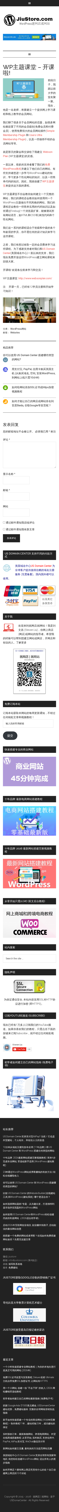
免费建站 (13, 1267)
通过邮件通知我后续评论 (20, 522)
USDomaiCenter (18, 1500)
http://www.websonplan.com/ (35, 278)
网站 (5, 506)
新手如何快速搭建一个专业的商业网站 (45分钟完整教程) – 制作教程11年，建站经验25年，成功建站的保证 (29, 1423)
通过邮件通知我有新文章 (20, 529)
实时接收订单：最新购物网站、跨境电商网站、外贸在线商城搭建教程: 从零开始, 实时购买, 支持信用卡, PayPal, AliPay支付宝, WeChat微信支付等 (29, 1438)
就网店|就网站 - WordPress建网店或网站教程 (29, 20)
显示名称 (9, 474)
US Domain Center (41, 565)
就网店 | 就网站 (41, 1496)
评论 (6, 439)
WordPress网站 (18, 329)
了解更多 (21, 642)
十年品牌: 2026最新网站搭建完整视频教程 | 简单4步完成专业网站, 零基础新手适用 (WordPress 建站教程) (29, 1161)
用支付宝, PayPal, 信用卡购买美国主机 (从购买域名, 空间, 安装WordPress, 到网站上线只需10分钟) (33, 373)
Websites (15, 332)
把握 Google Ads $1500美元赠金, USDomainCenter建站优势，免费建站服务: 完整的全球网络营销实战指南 (29, 1409)
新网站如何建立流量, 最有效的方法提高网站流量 (27, 1448)
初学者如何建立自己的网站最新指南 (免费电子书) (28, 1398)
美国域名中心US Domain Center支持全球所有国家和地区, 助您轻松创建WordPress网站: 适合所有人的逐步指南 (29, 1459)
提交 (10, 735)
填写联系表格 (15, 1264)
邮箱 (6, 490)
